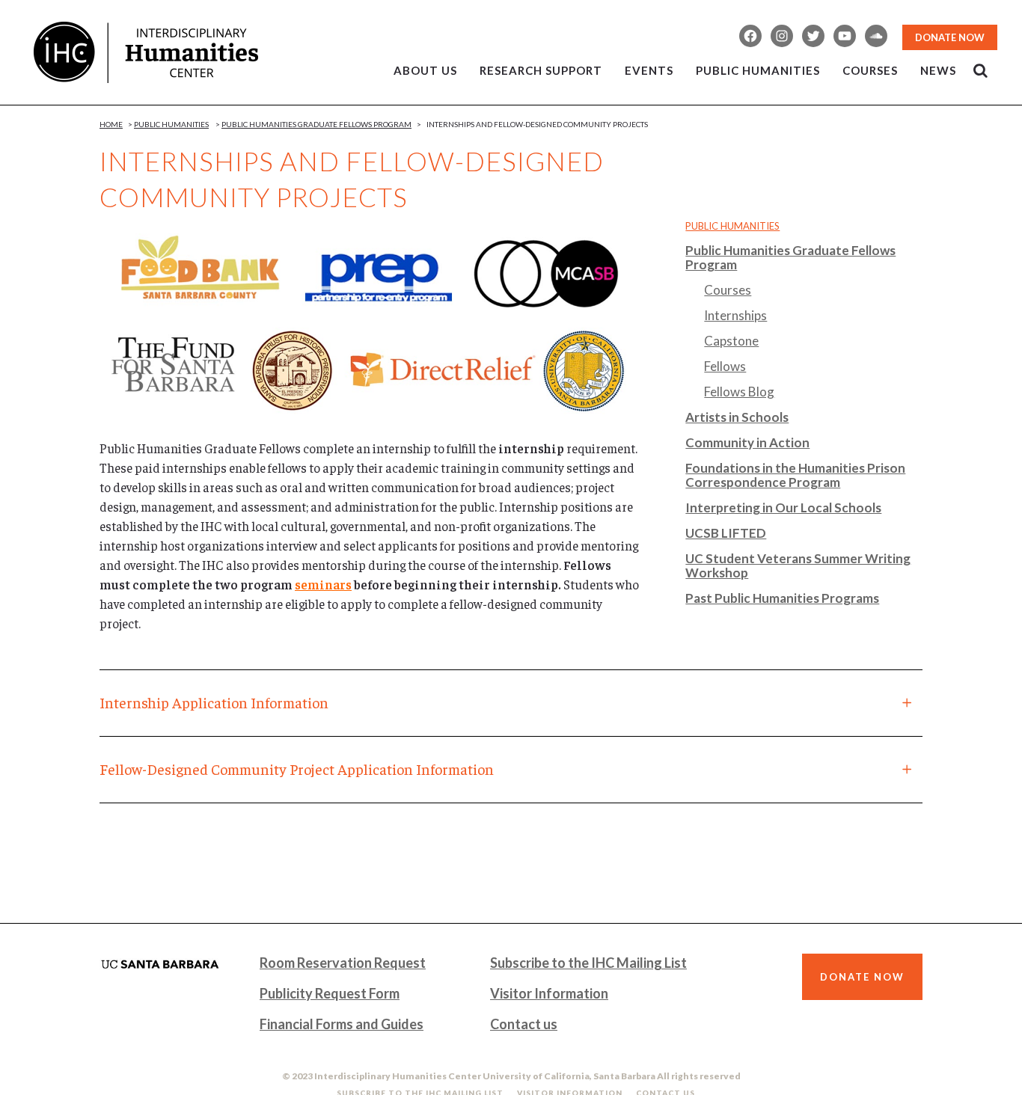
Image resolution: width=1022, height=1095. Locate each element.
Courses (727, 290)
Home (111, 124)
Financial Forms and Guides (341, 1024)
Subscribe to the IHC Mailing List (588, 962)
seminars (323, 584)
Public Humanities (171, 124)
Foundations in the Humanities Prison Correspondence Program (795, 475)
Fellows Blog (739, 391)
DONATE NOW (950, 37)
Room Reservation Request (343, 962)
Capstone (731, 341)
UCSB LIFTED (725, 533)
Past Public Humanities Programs (782, 598)
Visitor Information (549, 993)
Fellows (725, 366)
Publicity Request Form (330, 993)
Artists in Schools (737, 417)
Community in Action (747, 442)
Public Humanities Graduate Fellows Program (316, 124)
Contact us (523, 1024)
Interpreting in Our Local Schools (783, 507)
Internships (735, 315)
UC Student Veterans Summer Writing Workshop (798, 565)
